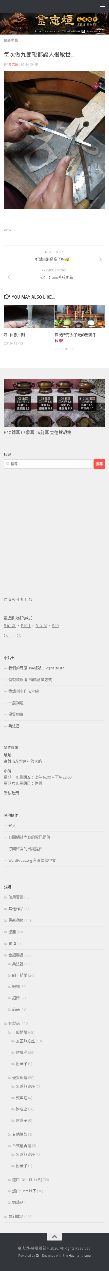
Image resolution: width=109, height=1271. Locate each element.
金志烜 (13, 64)
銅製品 (14, 1023)
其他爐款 (19, 1134)
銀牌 (16, 998)
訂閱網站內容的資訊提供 (29, 837)
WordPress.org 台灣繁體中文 (32, 860)
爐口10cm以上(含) (27, 1179)
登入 (12, 825)
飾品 (16, 1009)
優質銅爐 (16, 714)
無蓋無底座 (25, 1041)
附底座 (21, 1052)
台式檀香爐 (21, 1145)
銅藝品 (18, 1202)
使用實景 (16, 897)
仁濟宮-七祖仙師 (18, 599)
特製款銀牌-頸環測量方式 (30, 679)
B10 (55, 626)
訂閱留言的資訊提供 (25, 849)
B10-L (26, 626)
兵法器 (14, 726)
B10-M (41, 626)
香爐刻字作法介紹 (23, 691)
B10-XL (10, 626)
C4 (19, 635)
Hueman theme (80, 1255)
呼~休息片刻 (14, 335)
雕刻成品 (16, 1216)
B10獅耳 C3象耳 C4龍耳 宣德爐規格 (37, 432)
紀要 (12, 932)
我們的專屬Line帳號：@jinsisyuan (36, 668)
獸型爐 (21, 1098)
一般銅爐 (16, 703)
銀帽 (16, 986)
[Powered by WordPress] (37, 1255)
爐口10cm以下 (24, 1191)
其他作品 (16, 909)
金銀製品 (16, 955)
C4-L (8, 635)
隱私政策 (11, 793)
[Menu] (102, 6)
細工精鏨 (19, 975)
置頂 (12, 943)
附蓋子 (21, 1064)
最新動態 (11, 40)
